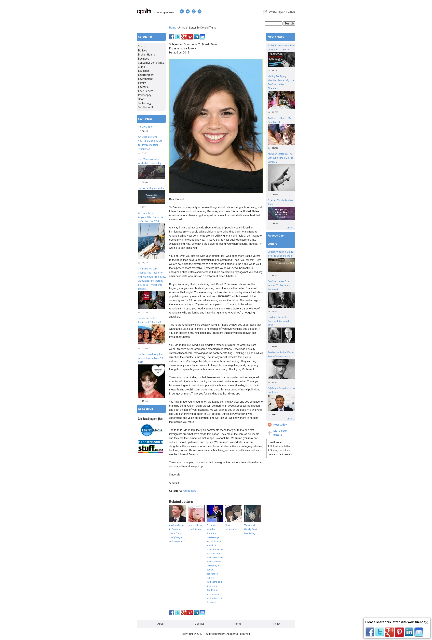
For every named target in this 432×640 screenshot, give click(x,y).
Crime (141, 66)
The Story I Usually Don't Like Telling (250, 529)
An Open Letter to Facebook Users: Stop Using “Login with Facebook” (177, 533)
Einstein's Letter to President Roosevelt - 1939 (279, 321)
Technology (145, 103)
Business (143, 58)
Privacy (276, 623)
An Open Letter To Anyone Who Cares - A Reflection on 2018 (150, 217)
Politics (142, 50)
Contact (199, 623)
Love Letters (145, 91)
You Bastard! (189, 490)
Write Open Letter (282, 12)
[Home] (144, 11)
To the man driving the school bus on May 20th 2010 (151, 358)
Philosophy (144, 95)
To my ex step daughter (151, 188)
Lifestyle (143, 87)
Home (172, 27)
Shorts (142, 46)
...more (290, 227)
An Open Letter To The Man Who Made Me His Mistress (280, 158)
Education (144, 70)
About (160, 623)
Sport (141, 99)
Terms (237, 623)
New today (280, 424)
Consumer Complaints (151, 62)
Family (142, 83)
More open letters (280, 432)
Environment (145, 78)
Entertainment (146, 74)
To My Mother (145, 126)
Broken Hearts (146, 54)
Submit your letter (280, 446)
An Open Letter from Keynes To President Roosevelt (279, 285)
